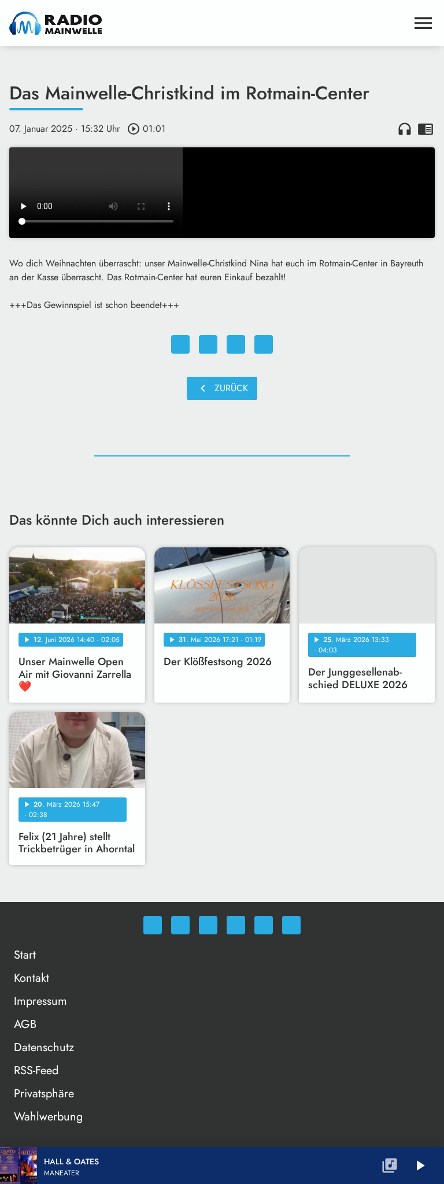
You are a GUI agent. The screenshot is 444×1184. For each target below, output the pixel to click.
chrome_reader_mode (425, 129)
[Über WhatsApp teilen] (236, 344)
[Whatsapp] (152, 925)
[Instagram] (208, 925)
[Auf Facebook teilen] (180, 344)
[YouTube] (236, 925)
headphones (405, 129)
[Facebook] (180, 925)
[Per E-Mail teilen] (263, 344)
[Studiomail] (263, 925)
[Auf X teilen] (208, 344)
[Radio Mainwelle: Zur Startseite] (208, 23)
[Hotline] (291, 925)
